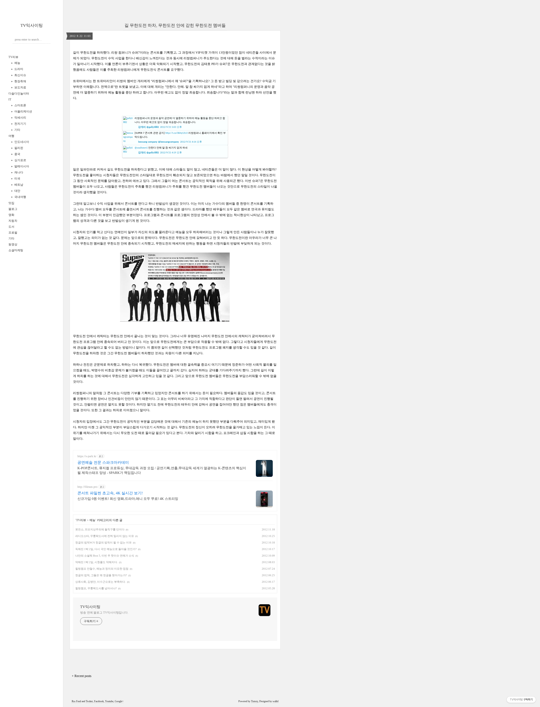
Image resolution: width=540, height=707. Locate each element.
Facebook (99, 701)
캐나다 (18, 172)
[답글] (191, 126)
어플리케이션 (23, 111)
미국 (17, 178)
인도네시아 (21, 141)
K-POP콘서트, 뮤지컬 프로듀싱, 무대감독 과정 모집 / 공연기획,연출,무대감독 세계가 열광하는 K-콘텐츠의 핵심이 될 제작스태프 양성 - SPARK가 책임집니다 (161, 470)
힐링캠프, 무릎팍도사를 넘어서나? (96, 588)
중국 (17, 154)
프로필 (12, 232)
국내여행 (20, 197)
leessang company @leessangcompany (158, 142)
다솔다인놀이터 (18, 93)
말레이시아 (21, 166)
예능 (17, 63)
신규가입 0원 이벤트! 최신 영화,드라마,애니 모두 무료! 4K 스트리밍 (127, 498)
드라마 (18, 69)
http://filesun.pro (87, 486)
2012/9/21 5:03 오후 (171, 127)
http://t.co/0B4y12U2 (176, 133)
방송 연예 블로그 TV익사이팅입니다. (104, 612)
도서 (11, 226)
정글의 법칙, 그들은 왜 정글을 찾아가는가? (101, 575)
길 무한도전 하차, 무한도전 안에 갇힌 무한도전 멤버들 (175, 25)
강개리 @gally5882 (148, 127)
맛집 (11, 203)
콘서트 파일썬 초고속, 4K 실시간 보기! (110, 493)
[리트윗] (184, 126)
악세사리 (20, 117)
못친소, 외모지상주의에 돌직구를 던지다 (99, 529)
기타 (17, 129)
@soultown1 (141, 148)
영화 (11, 214)
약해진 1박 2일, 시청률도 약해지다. (96, 562)
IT (9, 99)
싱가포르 (20, 160)
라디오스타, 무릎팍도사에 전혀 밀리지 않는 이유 (104, 536)
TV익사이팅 (31, 25)
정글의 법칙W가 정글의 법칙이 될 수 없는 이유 (103, 542)
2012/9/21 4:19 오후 (171, 152)
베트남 (18, 184)
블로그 (12, 209)
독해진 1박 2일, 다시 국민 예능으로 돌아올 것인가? (106, 549)
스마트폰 (20, 105)
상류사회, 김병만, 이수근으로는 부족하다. (100, 581)
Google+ (119, 701)
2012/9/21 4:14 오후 (191, 142)
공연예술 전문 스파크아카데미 (103, 462)
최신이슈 (20, 75)
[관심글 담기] (188, 126)
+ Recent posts (81, 676)
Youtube (109, 701)
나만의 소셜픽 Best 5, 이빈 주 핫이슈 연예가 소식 (104, 555)
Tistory (254, 701)
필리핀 (18, 148)
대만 (17, 190)
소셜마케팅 (15, 250)
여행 (11, 136)
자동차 (12, 220)
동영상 (12, 244)
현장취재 (20, 81)
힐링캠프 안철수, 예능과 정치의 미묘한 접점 (101, 568)
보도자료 (20, 87)
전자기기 (20, 123)
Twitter (89, 701)
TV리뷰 (13, 57)
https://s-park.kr (86, 456)
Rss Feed (76, 701)
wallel (275, 701)
